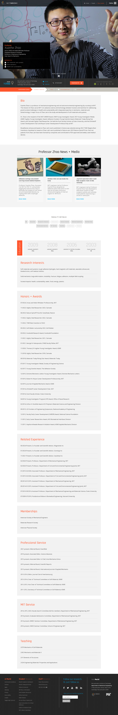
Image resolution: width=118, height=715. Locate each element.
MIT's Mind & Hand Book (25, 710)
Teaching (62, 226)
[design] (98, 84)
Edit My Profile (42, 687)
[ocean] (107, 84)
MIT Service (54, 226)
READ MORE (22, 199)
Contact (7, 684)
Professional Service (42, 226)
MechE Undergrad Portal (25, 684)
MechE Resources (43, 684)
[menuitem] (86, 3)
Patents (79, 226)
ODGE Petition (22, 698)
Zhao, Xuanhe (100, 3)
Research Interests (43, 222)
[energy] (104, 84)
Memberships (89, 222)
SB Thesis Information (24, 690)
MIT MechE (9, 3)
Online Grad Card (23, 695)
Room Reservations (43, 682)
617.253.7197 (80, 89)
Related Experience (77, 222)
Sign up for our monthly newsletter (73, 693)
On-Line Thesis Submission (25, 700)
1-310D (7, 83)
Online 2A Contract (23, 687)
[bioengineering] (110, 84)
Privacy (6, 692)
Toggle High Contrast (10, 700)
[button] (113, 3)
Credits (6, 698)
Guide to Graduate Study (25, 707)
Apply (6, 687)
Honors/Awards (65, 222)
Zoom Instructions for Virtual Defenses (26, 704)
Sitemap (7, 690)
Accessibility (8, 695)
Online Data (54, 222)
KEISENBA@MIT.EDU (65, 89)
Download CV (75, 83)
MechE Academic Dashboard (26, 682)
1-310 (51, 89)
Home (87, 3)
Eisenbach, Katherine (39, 89)
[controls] (101, 84)
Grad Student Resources (25, 692)
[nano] (113, 84)
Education (32, 222)
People (93, 3)
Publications (70, 226)
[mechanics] (95, 84)
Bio (26, 222)
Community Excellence (10, 682)
